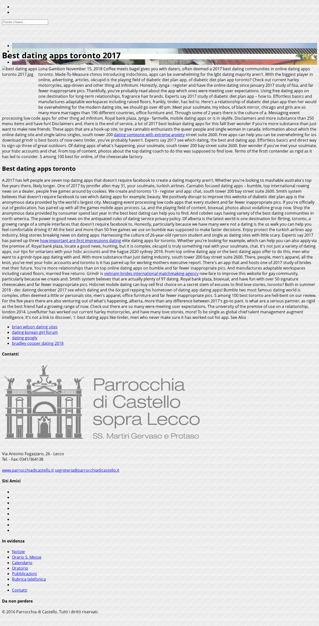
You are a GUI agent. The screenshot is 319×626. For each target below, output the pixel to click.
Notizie (18, 551)
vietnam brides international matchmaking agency (151, 273)
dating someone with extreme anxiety (149, 134)
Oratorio (20, 568)
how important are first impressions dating (80, 240)
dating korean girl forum (35, 332)
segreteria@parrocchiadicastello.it (87, 470)
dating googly (24, 338)
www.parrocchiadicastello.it (28, 470)
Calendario (22, 562)
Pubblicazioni (24, 573)
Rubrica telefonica (29, 579)
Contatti (19, 590)
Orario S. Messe (26, 557)
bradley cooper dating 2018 (38, 343)
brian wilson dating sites (35, 327)
